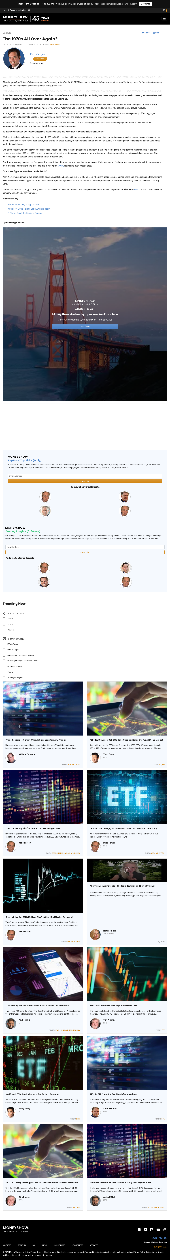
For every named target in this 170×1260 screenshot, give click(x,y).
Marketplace (59, 1245)
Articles (10, 619)
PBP (163, 765)
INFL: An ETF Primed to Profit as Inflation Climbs (113, 1094)
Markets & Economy (15, 666)
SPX (79, 765)
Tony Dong (108, 754)
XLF (76, 765)
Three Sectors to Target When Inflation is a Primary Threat (35, 740)
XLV (74, 942)
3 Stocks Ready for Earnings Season (25, 213)
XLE (72, 765)
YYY (163, 1030)
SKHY (70, 853)
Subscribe (85, 481)
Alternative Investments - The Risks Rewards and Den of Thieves (122, 886)
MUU (61, 853)
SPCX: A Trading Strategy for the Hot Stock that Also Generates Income (41, 1182)
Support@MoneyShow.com (155, 1242)
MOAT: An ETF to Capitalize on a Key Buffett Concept (32, 1094)
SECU (70, 1030)
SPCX (74, 1030)
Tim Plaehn (109, 1020)
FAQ (34, 1245)
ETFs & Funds (12, 644)
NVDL (66, 853)
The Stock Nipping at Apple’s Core (23, 204)
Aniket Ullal (24, 1020)
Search (57, 10)
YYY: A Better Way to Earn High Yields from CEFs (113, 1005)
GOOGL (54, 853)
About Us (22, 1245)
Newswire (94, 1245)
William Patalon (27, 754)
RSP (163, 853)
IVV (149, 1207)
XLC (159, 1207)
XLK (68, 942)
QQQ (155, 1207)
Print (157, 33)
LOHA (62, 1030)
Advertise (7, 1245)
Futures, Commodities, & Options (20, 655)
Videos (10, 624)
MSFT (57, 45)
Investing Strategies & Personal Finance (23, 661)
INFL (163, 1119)
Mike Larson (25, 843)
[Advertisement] (82, 424)
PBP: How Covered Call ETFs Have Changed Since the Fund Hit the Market (126, 740)
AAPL (52, 45)
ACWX (153, 853)
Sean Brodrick (110, 1108)
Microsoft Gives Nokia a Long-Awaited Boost (29, 209)
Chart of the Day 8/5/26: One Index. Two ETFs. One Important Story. (124, 828)
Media (44, 1245)
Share (147, 33)
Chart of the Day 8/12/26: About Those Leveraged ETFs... (33, 828)
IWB (152, 1207)
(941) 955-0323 (160, 1247)
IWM (157, 853)
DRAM (78, 1030)
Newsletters (77, 1245)
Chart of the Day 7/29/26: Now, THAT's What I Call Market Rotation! (39, 917)
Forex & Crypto (13, 649)
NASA (66, 1030)
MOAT (78, 1119)
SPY (160, 853)
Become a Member (18, 10)
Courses (10, 630)
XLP (72, 942)
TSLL (74, 853)
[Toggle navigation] (164, 19)
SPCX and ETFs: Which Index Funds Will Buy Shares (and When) (121, 1182)
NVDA (78, 853)
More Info (145, 3)
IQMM (57, 1030)
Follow (41, 59)
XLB (69, 765)
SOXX (78, 942)
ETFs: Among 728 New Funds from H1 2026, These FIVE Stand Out (37, 1005)
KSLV (74, 1207)
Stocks (10, 672)
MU (59, 853)
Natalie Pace (109, 931)
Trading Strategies (15, 677)
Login (5, 10)
